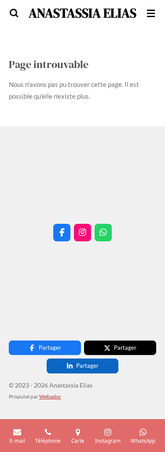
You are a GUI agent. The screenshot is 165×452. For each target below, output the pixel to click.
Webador (50, 396)
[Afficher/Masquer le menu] (151, 13)
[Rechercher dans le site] (14, 13)
